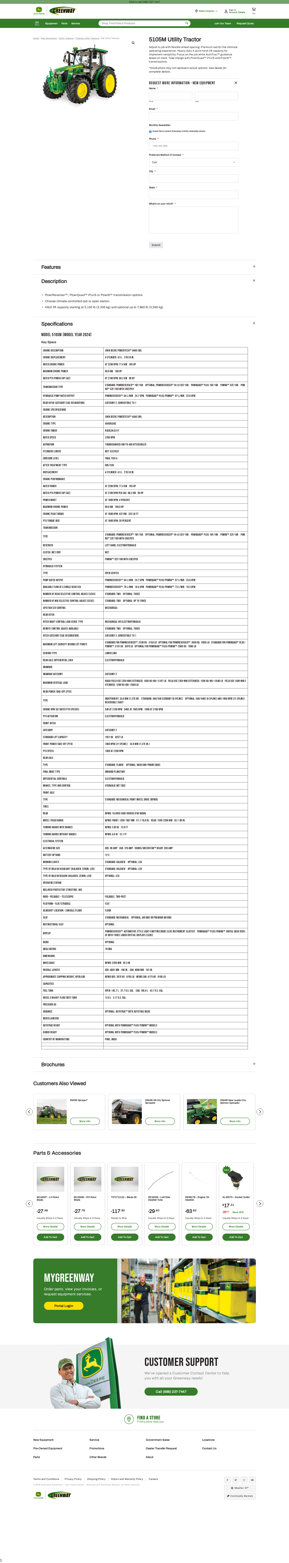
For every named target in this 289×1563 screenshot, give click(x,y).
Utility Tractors (66, 38)
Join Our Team (222, 23)
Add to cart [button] (50, 1237)
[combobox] (144, 23)
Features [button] (51, 267)
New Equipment (49, 38)
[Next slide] (260, 1111)
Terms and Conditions (46, 1479)
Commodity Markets (241, 1496)
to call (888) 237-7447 (144, 2)
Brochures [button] (53, 1064)
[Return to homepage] (55, 14)
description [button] (54, 281)
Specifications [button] (57, 324)
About (150, 1457)
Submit (156, 245)
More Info (84, 1121)
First (151, 101)
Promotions (96, 1448)
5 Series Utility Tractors (87, 38)
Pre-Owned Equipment (47, 1448)
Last (197, 101)
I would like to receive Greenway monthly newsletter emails (178, 131)
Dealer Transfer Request (161, 1448)
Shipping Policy (96, 1479)
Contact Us (209, 1448)
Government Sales (158, 1439)
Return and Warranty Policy (127, 1479)
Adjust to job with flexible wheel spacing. (175, 47)
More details (50, 1226)
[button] (133, 43)
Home (36, 38)
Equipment (51, 23)
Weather (241, 1488)
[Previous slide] (29, 1111)
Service (75, 23)
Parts (64, 23)
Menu (37, 25)
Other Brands (98, 1457)
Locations (208, 1439)
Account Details (237, 12)
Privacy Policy (73, 1479)
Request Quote (245, 23)
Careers (153, 1479)
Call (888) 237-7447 (171, 1391)
